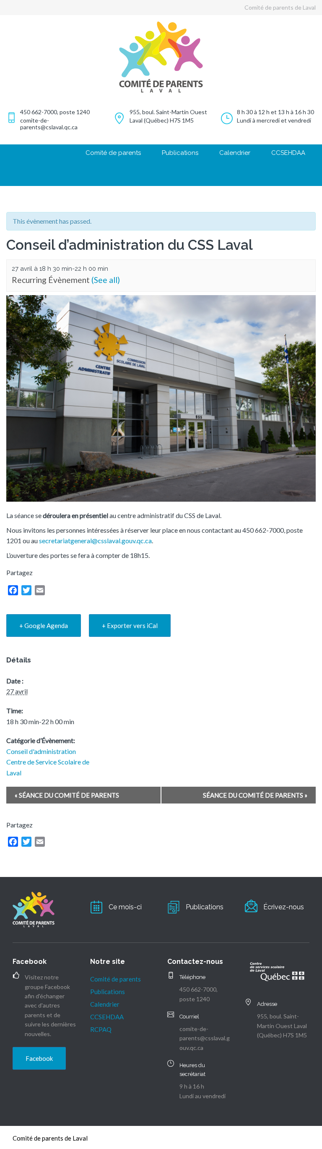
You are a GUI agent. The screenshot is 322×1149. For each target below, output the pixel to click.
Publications (180, 153)
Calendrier (234, 153)
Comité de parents (113, 153)
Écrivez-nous (283, 907)
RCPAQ (101, 1029)
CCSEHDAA (288, 153)
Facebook (39, 1058)
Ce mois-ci (125, 907)
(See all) (105, 280)
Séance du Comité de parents (67, 795)
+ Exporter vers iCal (130, 625)
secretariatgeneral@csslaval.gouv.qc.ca (95, 540)
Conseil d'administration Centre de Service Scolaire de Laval (47, 762)
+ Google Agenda (43, 625)
